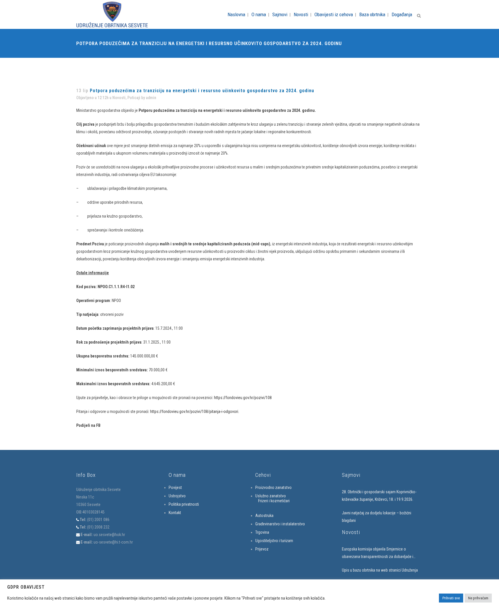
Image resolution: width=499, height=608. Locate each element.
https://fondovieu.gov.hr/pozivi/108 (243, 397)
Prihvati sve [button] (451, 598)
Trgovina (262, 532)
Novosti (119, 97)
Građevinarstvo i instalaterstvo (280, 524)
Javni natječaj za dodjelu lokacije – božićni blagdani (376, 517)
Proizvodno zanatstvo (273, 487)
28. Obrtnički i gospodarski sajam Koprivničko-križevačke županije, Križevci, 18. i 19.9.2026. (379, 496)
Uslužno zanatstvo (270, 496)
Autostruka (264, 515)
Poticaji (133, 97)
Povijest (175, 487)
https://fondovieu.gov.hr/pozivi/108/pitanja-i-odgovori (194, 411)
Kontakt (175, 512)
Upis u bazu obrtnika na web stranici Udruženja (380, 570)
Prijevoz (262, 549)
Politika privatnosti (184, 504)
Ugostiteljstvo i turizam (274, 540)
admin (151, 97)
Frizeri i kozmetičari (274, 500)
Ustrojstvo (177, 496)
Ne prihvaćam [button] (478, 598)
